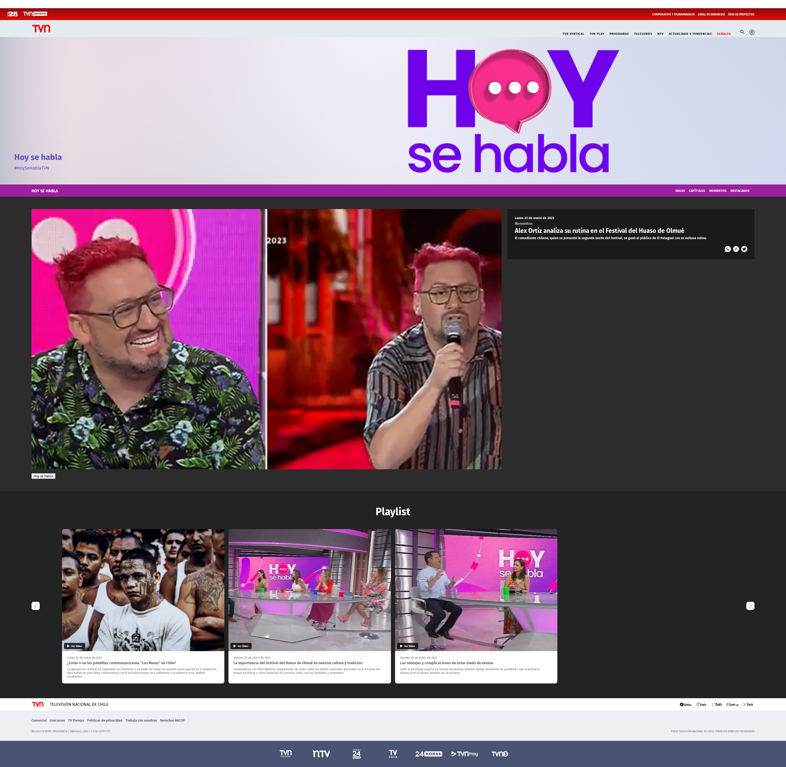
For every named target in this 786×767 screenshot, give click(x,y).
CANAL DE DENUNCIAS (711, 14)
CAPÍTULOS (697, 190)
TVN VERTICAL (573, 33)
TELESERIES (643, 33)
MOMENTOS (717, 190)
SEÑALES (724, 33)
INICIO (680, 190)
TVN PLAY (597, 33)
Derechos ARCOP (172, 720)
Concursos (57, 720)
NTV (660, 33)
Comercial (39, 720)
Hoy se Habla (43, 476)
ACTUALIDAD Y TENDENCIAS (690, 33)
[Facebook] (736, 249)
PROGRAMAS (619, 33)
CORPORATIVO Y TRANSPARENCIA (673, 14)
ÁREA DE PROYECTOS (741, 14)
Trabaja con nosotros (141, 720)
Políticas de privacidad (104, 720)
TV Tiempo (76, 720)
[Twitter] (744, 249)
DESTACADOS (740, 190)
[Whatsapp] (728, 249)
